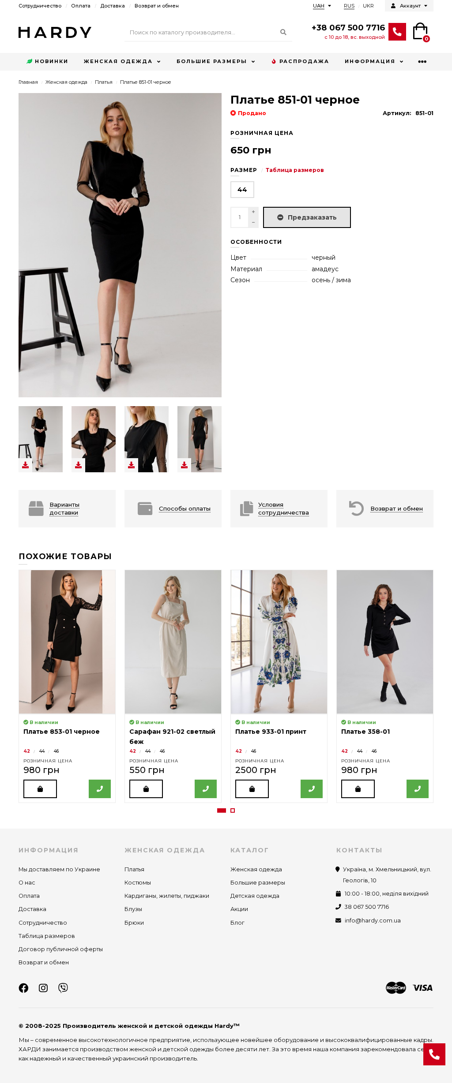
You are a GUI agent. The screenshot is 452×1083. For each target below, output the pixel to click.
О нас (27, 882)
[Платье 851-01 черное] (41, 439)
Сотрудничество (40, 6)
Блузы (133, 909)
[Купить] (40, 789)
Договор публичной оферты (61, 949)
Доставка (112, 6)
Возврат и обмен (157, 6)
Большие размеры (212, 61)
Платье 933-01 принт (270, 732)
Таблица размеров (295, 170)
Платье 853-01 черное (61, 732)
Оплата (80, 6)
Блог (237, 922)
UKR (368, 6)
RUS (349, 6)
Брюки (134, 922)
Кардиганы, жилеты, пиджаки (166, 896)
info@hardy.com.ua (373, 920)
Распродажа (304, 61)
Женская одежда (118, 61)
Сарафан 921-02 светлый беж (172, 736)
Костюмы (137, 882)
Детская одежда (254, 896)
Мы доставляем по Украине (59, 869)
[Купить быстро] (100, 789)
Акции (239, 909)
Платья (104, 82)
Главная (28, 82)
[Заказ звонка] (434, 1054)
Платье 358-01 (365, 732)
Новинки (51, 61)
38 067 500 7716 (367, 907)
